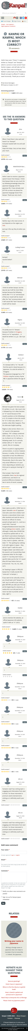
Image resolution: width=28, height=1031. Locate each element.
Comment (5, 871)
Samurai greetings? (14, 981)
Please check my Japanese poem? (14, 1000)
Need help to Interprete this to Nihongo (14, 997)
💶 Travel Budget (6, 21)
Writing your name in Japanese (14, 942)
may (15, 475)
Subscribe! (22, 12)
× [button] (25, 2)
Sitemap (17, 1018)
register (18, 855)
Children (6, 376)
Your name (5, 850)
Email (3, 860)
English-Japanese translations (8, 26)
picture (13, 529)
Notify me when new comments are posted (14, 892)
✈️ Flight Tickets (16, 21)
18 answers (14, 48)
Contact (10, 1018)
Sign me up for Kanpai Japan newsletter (12, 898)
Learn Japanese (10, 24)
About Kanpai (21, 1016)
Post (3, 903)
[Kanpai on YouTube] (26, 18)
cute (14, 510)
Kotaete (3, 24)
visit (3, 225)
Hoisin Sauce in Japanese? (14, 984)
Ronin (19, 397)
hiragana (19, 332)
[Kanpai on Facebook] (21, 18)
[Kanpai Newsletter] (17, 18)
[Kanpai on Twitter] (23, 18)
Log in (12, 855)
